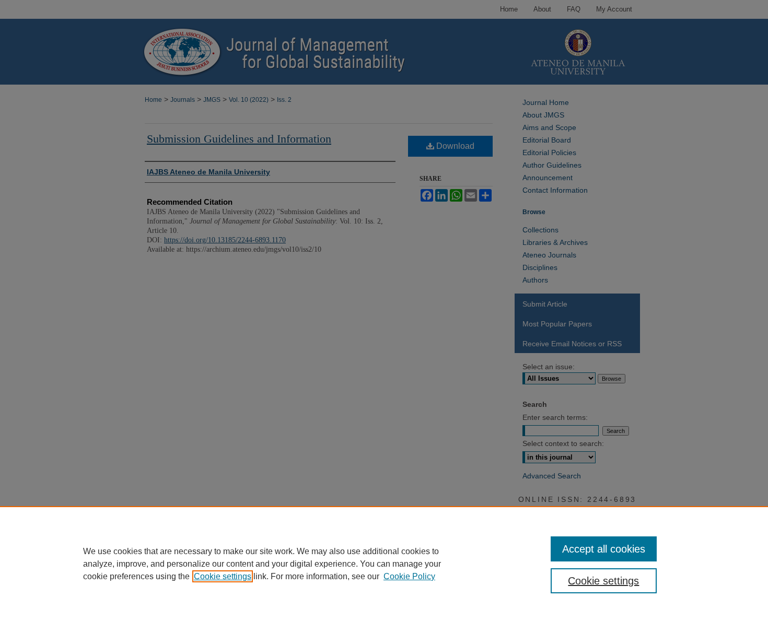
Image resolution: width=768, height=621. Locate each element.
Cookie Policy (409, 576)
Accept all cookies (603, 549)
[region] (384, 563)
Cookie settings (222, 576)
